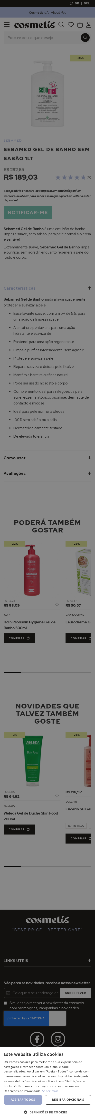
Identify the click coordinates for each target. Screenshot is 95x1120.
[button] (47, 1112)
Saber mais (50, 1091)
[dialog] (47, 560)
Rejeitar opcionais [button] (68, 1100)
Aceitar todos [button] (23, 1100)
